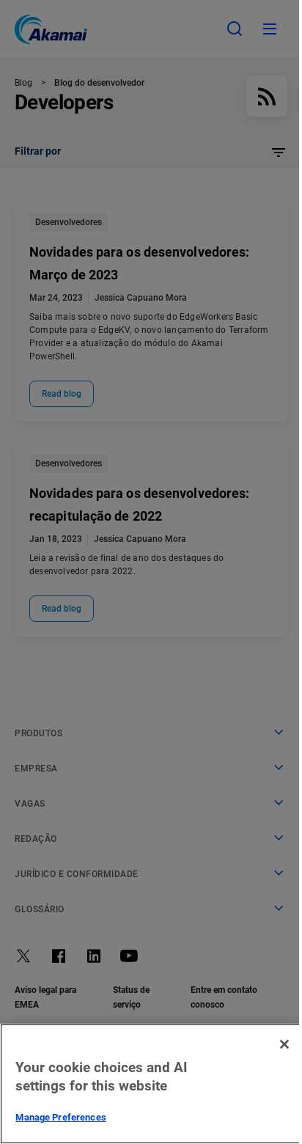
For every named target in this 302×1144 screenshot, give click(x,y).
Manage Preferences (60, 1117)
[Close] (284, 1044)
